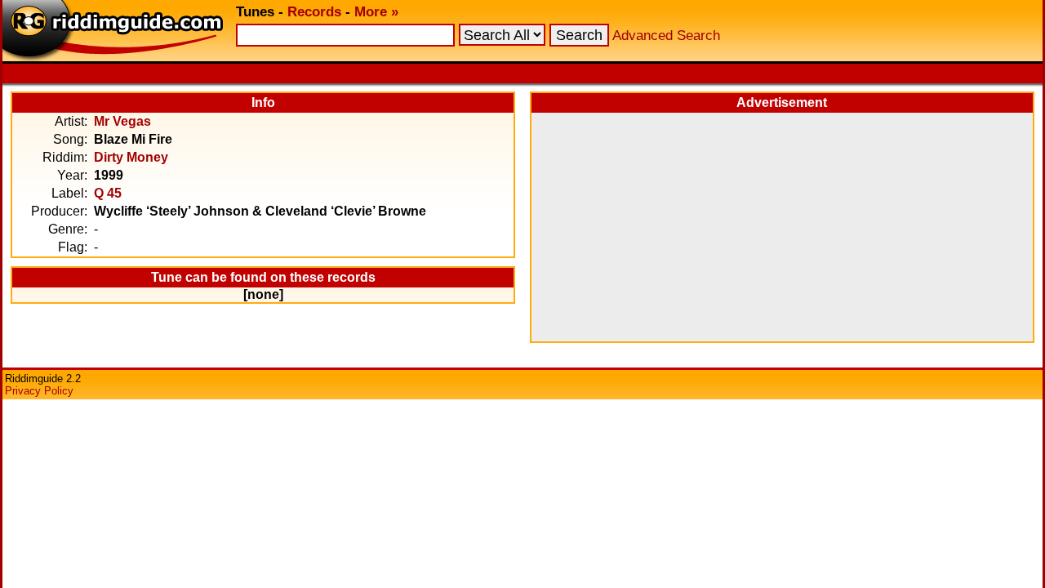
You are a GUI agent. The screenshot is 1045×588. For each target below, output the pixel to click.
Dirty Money (131, 157)
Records (314, 12)
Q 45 (108, 193)
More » (376, 12)
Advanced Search (666, 35)
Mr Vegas (122, 121)
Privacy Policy (39, 391)
